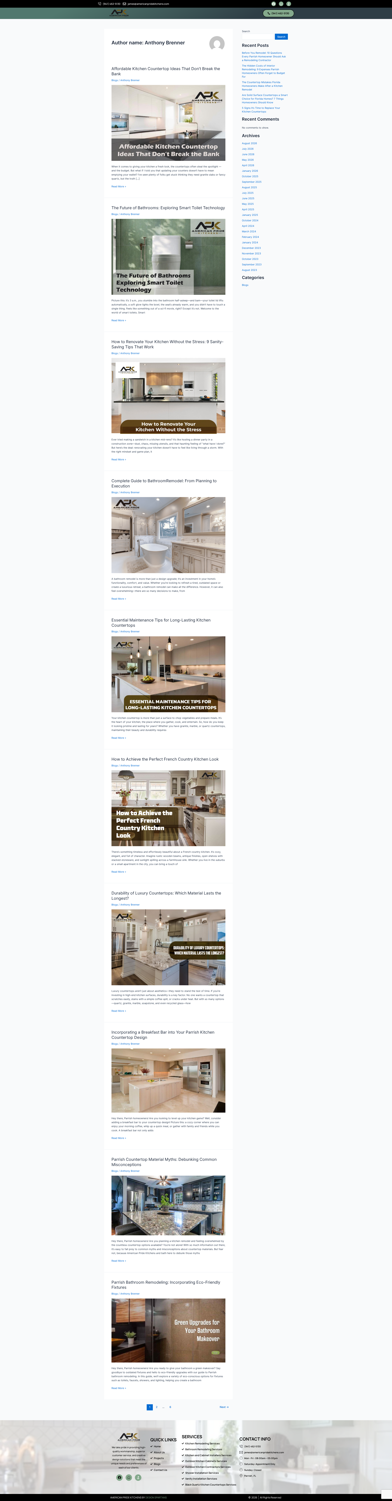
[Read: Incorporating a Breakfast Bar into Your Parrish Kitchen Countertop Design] (168, 1080)
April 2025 (248, 209)
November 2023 (251, 253)
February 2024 (250, 236)
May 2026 (248, 159)
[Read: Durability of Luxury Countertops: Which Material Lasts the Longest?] (168, 947)
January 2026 (250, 170)
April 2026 (248, 165)
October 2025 (250, 176)
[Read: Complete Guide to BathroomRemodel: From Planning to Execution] (168, 534)
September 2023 (252, 264)
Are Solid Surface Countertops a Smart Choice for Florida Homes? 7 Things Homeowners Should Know (265, 99)
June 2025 (248, 198)
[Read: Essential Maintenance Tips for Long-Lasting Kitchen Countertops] (168, 674)
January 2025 (250, 214)
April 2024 (248, 225)
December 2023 (251, 247)
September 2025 (252, 181)
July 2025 (248, 192)
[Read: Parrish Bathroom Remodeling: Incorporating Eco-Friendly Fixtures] (168, 1330)
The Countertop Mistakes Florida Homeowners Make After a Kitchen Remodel (262, 86)
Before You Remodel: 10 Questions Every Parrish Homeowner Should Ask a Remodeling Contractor (264, 56)
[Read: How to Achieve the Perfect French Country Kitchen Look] (168, 808)
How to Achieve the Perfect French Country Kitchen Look (165, 759)
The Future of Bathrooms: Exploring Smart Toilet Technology (168, 207)
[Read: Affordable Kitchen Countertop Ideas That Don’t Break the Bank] (168, 122)
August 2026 (249, 143)
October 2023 (250, 258)
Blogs (114, 80)
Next (224, 1407)
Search (246, 31)
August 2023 (249, 269)
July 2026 (248, 148)
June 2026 (248, 154)
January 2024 (250, 242)
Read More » (118, 186)
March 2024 (249, 231)
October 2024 (250, 220)
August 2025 (249, 187)
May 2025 (248, 203)
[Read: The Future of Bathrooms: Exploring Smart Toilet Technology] (168, 256)
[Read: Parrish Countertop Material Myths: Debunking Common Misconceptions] (168, 1205)
